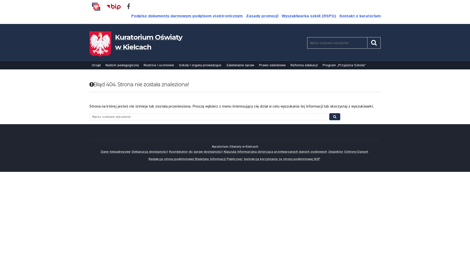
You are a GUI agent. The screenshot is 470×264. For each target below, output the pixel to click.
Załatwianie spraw (240, 65)
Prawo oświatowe (272, 65)
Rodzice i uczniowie (159, 65)
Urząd (96, 65)
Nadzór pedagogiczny (122, 65)
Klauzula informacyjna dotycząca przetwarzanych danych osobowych (275, 152)
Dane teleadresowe (115, 152)
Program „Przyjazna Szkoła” (344, 65)
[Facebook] (128, 7)
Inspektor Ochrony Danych (348, 152)
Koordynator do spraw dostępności (196, 152)
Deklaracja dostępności (150, 152)
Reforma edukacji (304, 65)
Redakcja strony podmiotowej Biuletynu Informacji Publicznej (195, 159)
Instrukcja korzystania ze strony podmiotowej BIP (282, 159)
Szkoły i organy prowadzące (200, 65)
